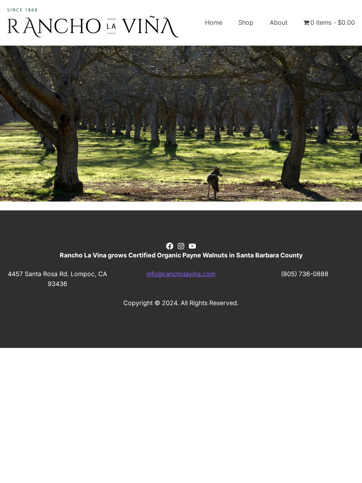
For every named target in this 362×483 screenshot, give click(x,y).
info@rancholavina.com (180, 274)
